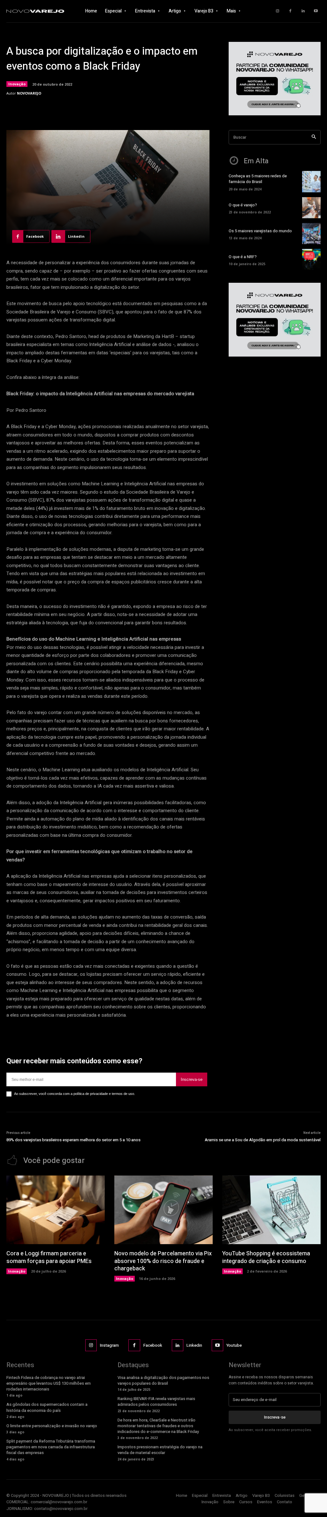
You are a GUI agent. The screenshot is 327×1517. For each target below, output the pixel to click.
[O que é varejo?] (311, 207)
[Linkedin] (303, 11)
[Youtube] (316, 11)
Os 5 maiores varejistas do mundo (260, 231)
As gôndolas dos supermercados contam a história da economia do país (46, 1407)
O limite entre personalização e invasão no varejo (51, 1426)
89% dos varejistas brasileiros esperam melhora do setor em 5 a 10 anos (73, 1140)
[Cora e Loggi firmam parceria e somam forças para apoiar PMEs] (55, 1209)
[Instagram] (277, 11)
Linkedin (194, 1345)
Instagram (109, 1345)
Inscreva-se (191, 1079)
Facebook (152, 1345)
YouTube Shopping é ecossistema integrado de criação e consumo (266, 1257)
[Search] (314, 137)
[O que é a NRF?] (311, 259)
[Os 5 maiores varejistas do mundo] (311, 233)
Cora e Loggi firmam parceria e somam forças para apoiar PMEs (49, 1257)
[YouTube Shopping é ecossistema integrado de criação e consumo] (271, 1209)
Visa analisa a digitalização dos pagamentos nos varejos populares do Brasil (163, 1380)
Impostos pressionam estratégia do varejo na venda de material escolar (160, 1450)
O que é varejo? (243, 205)
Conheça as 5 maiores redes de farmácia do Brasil (258, 179)
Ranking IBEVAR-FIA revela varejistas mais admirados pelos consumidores (156, 1401)
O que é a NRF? (243, 257)
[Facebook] (290, 11)
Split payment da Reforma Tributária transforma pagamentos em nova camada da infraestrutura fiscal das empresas (50, 1447)
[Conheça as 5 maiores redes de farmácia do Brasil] (311, 181)
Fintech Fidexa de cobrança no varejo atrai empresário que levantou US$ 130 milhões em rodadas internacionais (48, 1383)
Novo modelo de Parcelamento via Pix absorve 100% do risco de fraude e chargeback (163, 1261)
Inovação (17, 83)
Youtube (234, 1345)
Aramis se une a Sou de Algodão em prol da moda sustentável (263, 1140)
